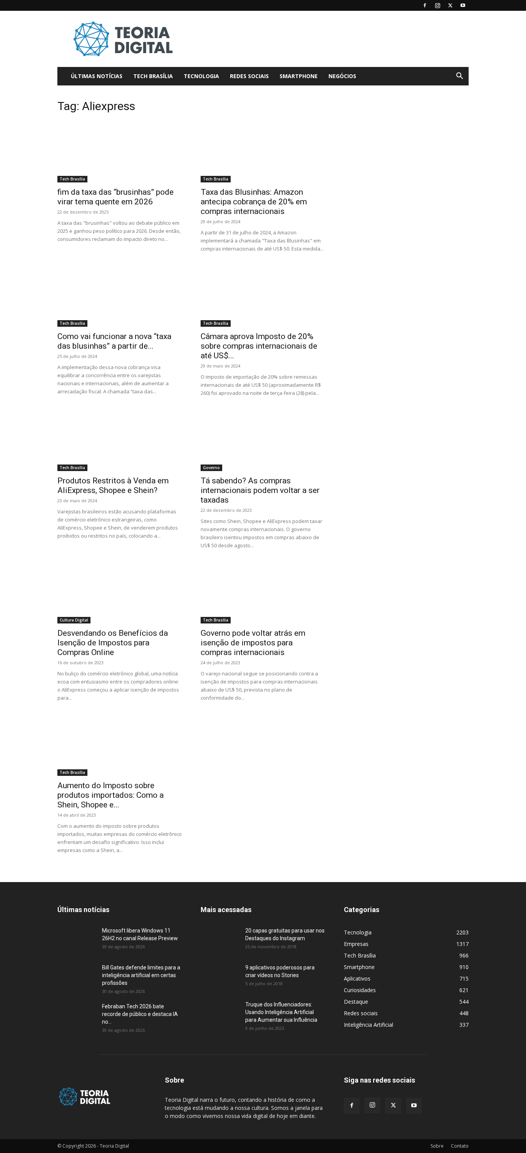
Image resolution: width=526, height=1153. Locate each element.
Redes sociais (249, 76)
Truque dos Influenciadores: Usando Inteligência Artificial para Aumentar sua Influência (281, 1012)
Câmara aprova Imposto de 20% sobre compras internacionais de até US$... (259, 346)
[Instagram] (437, 5)
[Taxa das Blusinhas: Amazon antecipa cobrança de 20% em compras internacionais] (263, 151)
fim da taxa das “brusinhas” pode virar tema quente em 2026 (115, 196)
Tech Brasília (153, 76)
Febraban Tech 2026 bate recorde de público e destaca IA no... (140, 1014)
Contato (460, 1146)
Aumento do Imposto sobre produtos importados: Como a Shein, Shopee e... (110, 795)
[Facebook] (425, 5)
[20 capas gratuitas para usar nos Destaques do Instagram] (220, 940)
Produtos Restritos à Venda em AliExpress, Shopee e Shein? (113, 485)
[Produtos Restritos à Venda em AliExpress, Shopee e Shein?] (119, 440)
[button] (459, 76)
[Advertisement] (328, 39)
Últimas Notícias (96, 76)
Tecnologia (201, 76)
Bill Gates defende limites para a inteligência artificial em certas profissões (141, 975)
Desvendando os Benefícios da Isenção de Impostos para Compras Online (112, 642)
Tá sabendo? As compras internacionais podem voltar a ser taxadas (260, 490)
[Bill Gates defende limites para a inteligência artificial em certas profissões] (76, 977)
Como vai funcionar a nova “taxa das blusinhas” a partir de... (114, 341)
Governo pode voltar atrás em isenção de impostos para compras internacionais (253, 642)
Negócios (342, 76)
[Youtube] (463, 5)
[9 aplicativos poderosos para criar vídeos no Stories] (220, 977)
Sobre (437, 1146)
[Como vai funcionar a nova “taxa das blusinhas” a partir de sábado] (119, 296)
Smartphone (299, 76)
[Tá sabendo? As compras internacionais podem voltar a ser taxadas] (263, 440)
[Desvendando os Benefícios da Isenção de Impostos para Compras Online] (119, 592)
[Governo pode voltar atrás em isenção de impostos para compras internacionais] (263, 592)
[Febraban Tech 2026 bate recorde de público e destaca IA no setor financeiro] (76, 1016)
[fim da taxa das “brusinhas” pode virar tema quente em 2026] (119, 151)
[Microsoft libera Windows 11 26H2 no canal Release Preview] (76, 940)
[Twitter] (450, 5)
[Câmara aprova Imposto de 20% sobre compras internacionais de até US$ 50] (263, 296)
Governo (211, 467)
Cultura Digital (74, 620)
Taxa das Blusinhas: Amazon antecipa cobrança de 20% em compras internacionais (254, 201)
